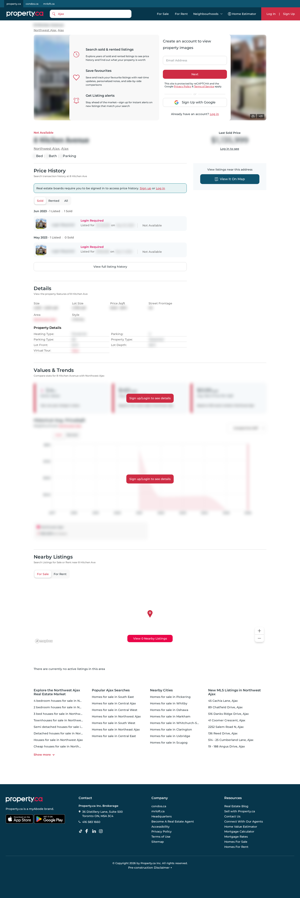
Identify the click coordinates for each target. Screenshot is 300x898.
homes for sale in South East (113, 697)
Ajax (61, 30)
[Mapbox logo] (44, 641)
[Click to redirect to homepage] (25, 14)
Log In (271, 14)
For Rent (181, 14)
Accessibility (160, 826)
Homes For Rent (236, 847)
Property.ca (14, 809)
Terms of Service (204, 86)
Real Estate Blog (236, 806)
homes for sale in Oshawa (169, 710)
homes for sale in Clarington (171, 729)
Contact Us (232, 816)
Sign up (145, 188)
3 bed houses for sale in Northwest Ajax (63, 714)
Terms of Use (160, 836)
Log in (214, 114)
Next (194, 74)
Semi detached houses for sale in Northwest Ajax (70, 727)
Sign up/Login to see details (150, 398)
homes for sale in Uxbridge (170, 736)
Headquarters (161, 816)
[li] (95, 831)
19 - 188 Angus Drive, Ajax (226, 746)
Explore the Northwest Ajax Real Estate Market (57, 692)
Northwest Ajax (45, 30)
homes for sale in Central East (114, 736)
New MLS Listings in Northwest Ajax (234, 692)
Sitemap (157, 842)
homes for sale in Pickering (170, 697)
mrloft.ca (48, 3)
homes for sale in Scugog (169, 742)
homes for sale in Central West (114, 710)
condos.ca (32, 3)
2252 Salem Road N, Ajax (226, 727)
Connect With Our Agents (243, 821)
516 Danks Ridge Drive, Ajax (228, 714)
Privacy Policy (182, 86)
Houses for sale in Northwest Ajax (58, 740)
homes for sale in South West (113, 723)
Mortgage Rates (236, 836)
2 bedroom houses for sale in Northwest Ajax (67, 707)
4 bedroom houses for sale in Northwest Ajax (67, 701)
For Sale (163, 14)
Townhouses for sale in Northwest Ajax (62, 720)
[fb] (88, 831)
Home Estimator (244, 14)
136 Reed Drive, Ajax (223, 733)
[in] (101, 831)
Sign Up (289, 14)
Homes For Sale (235, 842)
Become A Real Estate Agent (172, 821)
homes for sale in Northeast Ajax (116, 729)
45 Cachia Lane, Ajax (223, 701)
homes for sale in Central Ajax (114, 703)
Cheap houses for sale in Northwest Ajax (63, 746)
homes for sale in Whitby (168, 703)
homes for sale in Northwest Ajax (116, 716)
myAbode (36, 809)
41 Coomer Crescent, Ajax (226, 720)
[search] (90, 14)
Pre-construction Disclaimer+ (150, 867)
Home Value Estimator (240, 826)
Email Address (174, 59)
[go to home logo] (24, 799)
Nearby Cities (161, 690)
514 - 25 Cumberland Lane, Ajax (230, 740)
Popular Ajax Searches (111, 690)
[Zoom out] (259, 638)
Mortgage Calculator (239, 832)
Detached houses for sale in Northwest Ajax (66, 733)
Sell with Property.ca (239, 811)
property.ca (14, 3)
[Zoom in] (259, 631)
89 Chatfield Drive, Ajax (225, 707)
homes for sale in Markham (170, 716)
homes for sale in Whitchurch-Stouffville (180, 723)
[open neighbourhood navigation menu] (221, 13)
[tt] (81, 831)
